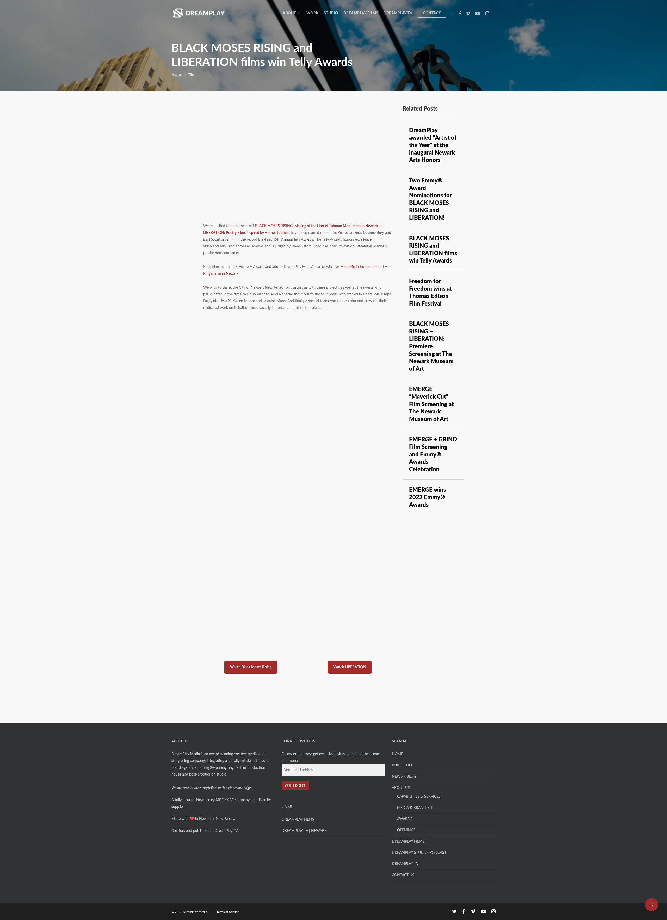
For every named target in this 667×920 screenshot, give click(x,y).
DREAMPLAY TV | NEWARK (304, 831)
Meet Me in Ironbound (358, 267)
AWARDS (404, 819)
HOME (397, 754)
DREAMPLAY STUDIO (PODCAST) (419, 853)
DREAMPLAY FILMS (298, 819)
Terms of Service (228, 911)
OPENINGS (406, 830)
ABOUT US (401, 788)
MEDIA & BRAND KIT (415, 808)
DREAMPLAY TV (405, 864)
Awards (178, 75)
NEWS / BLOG (404, 776)
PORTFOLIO (402, 765)
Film (191, 75)
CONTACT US (403, 875)
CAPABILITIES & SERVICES (419, 797)
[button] (250, 667)
